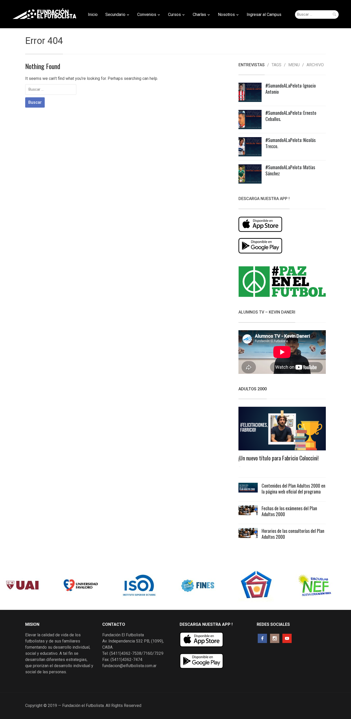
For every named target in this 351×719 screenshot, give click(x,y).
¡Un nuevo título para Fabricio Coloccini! (278, 458)
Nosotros (226, 14)
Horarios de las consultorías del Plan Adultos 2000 (293, 533)
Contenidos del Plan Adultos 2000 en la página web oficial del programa (293, 488)
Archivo (315, 65)
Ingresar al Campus (264, 14)
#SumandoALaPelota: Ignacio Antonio (290, 88)
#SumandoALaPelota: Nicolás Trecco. (290, 143)
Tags (276, 65)
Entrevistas (251, 65)
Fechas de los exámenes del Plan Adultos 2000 (289, 511)
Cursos (174, 14)
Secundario (115, 14)
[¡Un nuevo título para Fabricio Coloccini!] (282, 430)
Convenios (146, 14)
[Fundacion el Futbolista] (44, 13)
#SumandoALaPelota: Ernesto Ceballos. (290, 115)
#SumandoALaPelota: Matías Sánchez (290, 170)
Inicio (93, 14)
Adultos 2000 (252, 388)
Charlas (199, 14)
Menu (294, 65)
